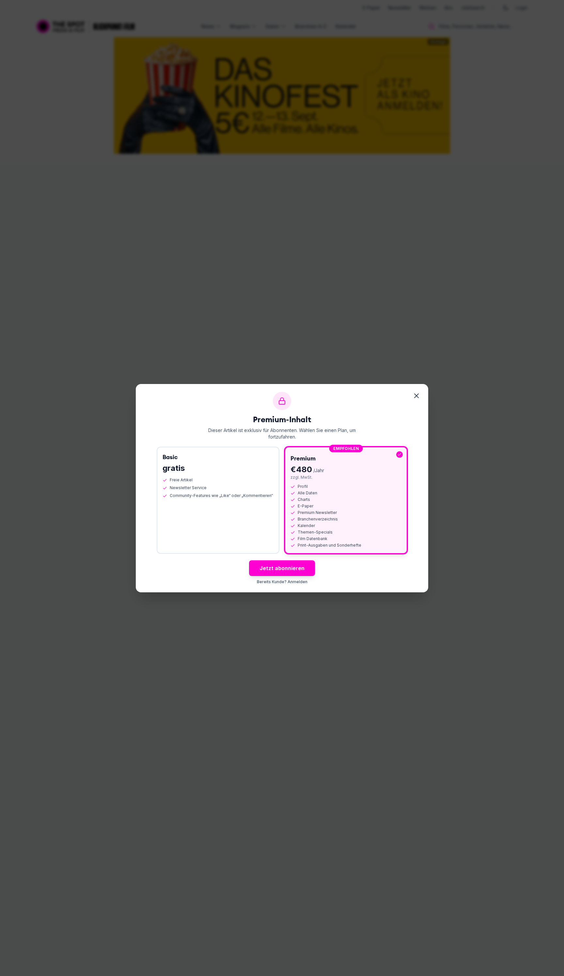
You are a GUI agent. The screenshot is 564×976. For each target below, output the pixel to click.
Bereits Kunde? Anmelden (282, 581)
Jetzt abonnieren (282, 568)
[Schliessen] (416, 395)
